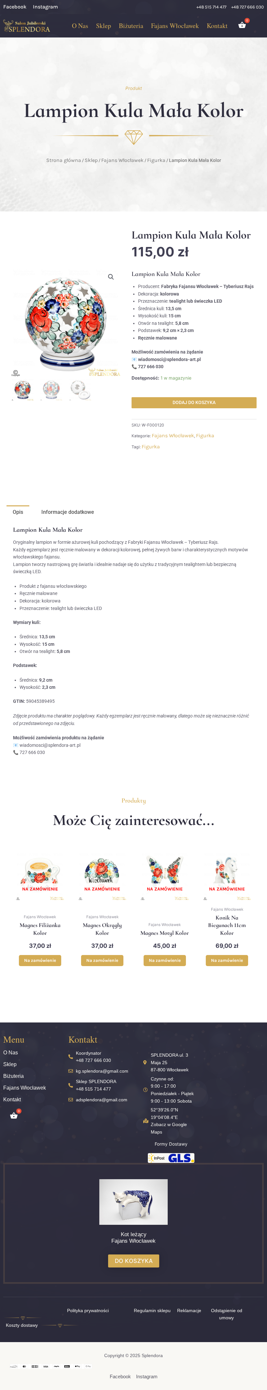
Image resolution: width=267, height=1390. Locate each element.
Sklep (103, 25)
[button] (111, 277)
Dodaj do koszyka (194, 402)
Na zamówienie (40, 960)
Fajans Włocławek (175, 25)
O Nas (80, 25)
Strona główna (63, 160)
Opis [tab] (18, 512)
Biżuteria (131, 25)
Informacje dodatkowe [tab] (67, 512)
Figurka (156, 160)
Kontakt (217, 25)
